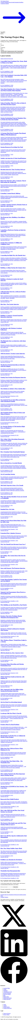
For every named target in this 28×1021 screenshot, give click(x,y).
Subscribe (16, 887)
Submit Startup (6, 1007)
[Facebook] (14, 983)
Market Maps (6, 996)
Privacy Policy (6, 1014)
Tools (20, 2)
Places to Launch (7, 994)
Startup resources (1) (11, 52)
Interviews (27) (20, 51)
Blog (22, 2)
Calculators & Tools (7, 991)
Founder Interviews (5, 894)
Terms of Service (7, 1013)
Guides (12, 2)
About (4, 1004)
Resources (9, 2)
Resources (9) (19, 52)
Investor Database (7, 993)
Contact (2, 3)
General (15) (3, 52)
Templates (16, 2)
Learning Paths (4, 2)
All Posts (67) (3, 51)
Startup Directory (7, 999)
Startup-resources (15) (12, 51)
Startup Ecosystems (7, 998)
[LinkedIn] (14, 955)
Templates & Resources (14, 894)
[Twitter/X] (14, 928)
